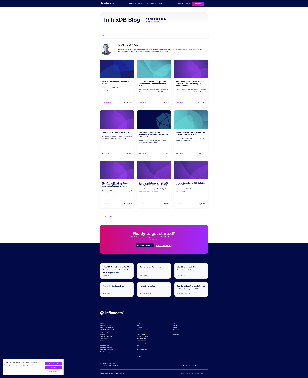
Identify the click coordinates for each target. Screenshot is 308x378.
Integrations (103, 334)
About (174, 323)
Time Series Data (104, 345)
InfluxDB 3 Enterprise (105, 325)
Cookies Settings (53, 371)
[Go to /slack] (195, 366)
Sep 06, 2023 (202, 103)
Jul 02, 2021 (165, 204)
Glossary (139, 356)
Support (139, 330)
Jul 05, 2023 (128, 153)
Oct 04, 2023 (165, 103)
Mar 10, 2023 (202, 153)
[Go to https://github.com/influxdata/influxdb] (192, 366)
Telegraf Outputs (141, 354)
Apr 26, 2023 (165, 153)
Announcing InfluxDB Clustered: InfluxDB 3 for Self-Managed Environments (190, 83)
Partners (175, 327)
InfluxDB (102, 323)
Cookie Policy (196, 373)
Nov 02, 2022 (128, 204)
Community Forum (141, 341)
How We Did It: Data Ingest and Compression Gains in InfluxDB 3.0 (152, 83)
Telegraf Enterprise (105, 332)
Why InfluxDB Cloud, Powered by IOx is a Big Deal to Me (190, 133)
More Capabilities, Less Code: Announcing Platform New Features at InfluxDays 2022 (115, 184)
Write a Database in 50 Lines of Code (115, 82)
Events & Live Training (142, 336)
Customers (139, 327)
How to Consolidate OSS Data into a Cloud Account (191, 183)
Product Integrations (142, 349)
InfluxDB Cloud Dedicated (107, 330)
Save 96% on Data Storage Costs (116, 132)
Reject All (53, 367)
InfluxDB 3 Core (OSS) (142, 343)
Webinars (139, 332)
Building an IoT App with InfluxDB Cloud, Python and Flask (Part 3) (153, 183)
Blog (138, 325)
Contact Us (180, 3)
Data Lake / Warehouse (106, 336)
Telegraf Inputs (140, 352)
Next (110, 216)
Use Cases (103, 343)
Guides (138, 323)
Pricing (160, 3)
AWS (138, 347)
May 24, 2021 (202, 204)
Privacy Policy (26, 366)
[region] (33, 367)
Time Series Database (106, 347)
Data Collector (104, 338)
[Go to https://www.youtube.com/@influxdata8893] (183, 365)
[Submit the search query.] (204, 36)
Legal (182, 373)
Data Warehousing (105, 352)
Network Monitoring (105, 354)
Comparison (204, 373)
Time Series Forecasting (106, 349)
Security (188, 373)
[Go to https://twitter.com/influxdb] (187, 366)
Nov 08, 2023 (128, 103)
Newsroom (176, 330)
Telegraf (139, 345)
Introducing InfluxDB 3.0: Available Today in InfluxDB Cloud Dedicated (153, 134)
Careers (175, 325)
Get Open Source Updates (144, 245)
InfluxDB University (141, 338)
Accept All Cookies (53, 363)
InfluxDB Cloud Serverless (107, 327)
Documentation (141, 334)
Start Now (198, 3)
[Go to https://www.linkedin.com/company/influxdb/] (189, 365)
